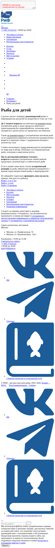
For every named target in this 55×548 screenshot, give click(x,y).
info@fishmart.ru (8, 248)
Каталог (10, 46)
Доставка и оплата (14, 34)
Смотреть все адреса (10, 241)
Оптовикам (11, 39)
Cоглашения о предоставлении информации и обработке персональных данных (27, 218)
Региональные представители (20, 42)
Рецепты (10, 53)
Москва (4, 28)
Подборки (11, 51)
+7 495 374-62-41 (8, 30)
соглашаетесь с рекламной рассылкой (27, 220)
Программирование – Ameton (22, 385)
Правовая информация (16, 206)
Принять (5, 546)
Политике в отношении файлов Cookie (24, 541)
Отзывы (10, 58)
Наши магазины (13, 37)
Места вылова (12, 56)
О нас (9, 48)
